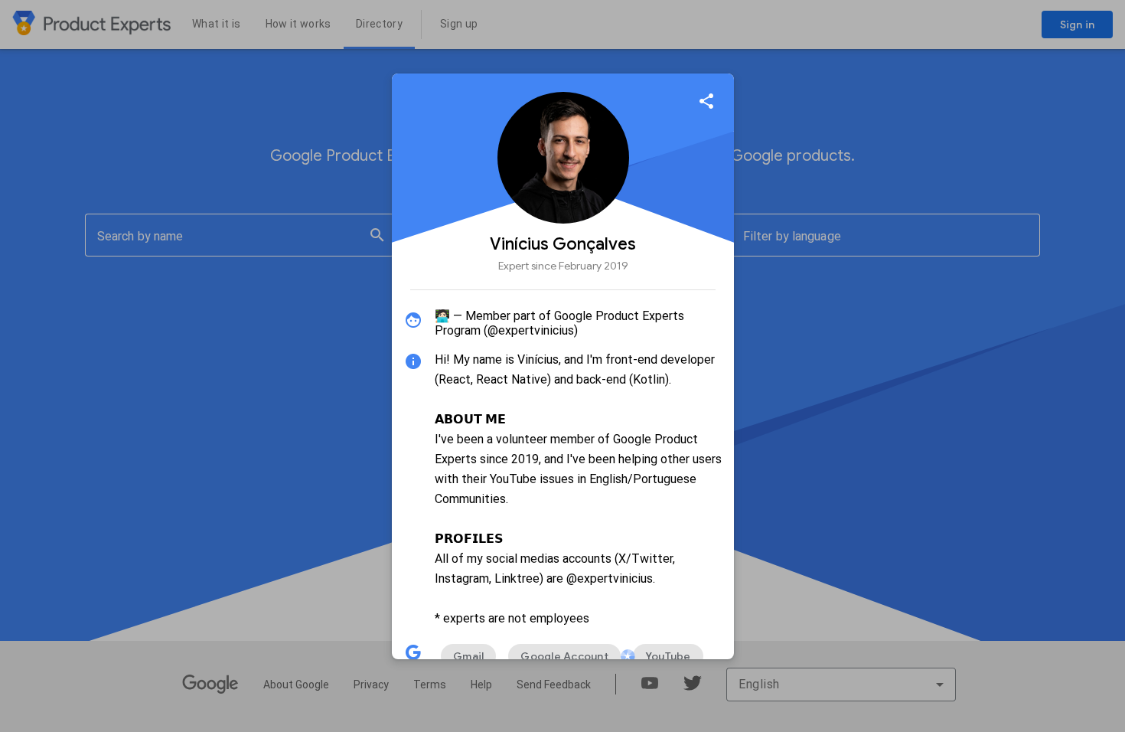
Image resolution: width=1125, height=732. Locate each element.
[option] (468, 656)
